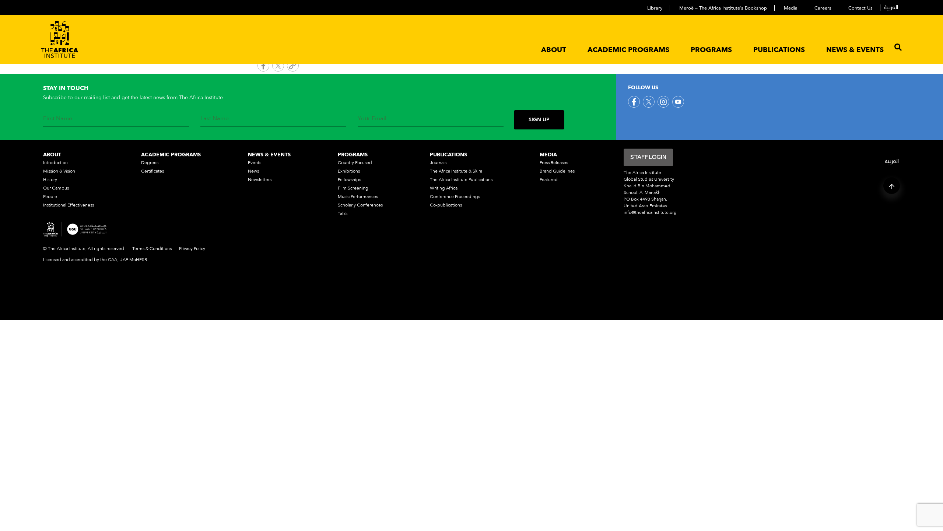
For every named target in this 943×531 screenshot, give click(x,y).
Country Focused (355, 163)
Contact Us (860, 8)
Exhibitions (349, 171)
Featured (549, 180)
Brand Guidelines (557, 171)
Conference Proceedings (455, 196)
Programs (711, 50)
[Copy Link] (292, 67)
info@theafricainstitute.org (650, 212)
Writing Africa (444, 188)
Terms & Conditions (152, 248)
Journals (438, 163)
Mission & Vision (59, 171)
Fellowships (349, 180)
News (253, 171)
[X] (278, 67)
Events (254, 163)
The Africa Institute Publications (461, 180)
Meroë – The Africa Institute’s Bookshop (723, 8)
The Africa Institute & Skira (456, 171)
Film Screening (353, 188)
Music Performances (358, 196)
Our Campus (56, 188)
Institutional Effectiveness (68, 205)
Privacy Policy (192, 248)
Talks (342, 213)
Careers (822, 8)
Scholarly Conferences (360, 205)
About (553, 50)
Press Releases (554, 163)
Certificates (152, 171)
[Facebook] (263, 67)
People (50, 196)
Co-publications (446, 205)
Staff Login (648, 157)
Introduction (55, 163)
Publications (779, 50)
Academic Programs (628, 50)
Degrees (149, 163)
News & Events (855, 50)
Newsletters (259, 180)
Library (654, 8)
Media (790, 8)
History (50, 180)
